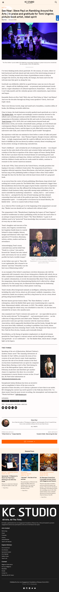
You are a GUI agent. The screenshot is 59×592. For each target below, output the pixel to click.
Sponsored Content (13, 472)
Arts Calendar (5, 554)
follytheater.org (21, 394)
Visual (23, 400)
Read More (5, 487)
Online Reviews (44, 473)
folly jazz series (10, 404)
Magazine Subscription (7, 564)
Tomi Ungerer (6, 121)
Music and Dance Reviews (47, 472)
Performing (15, 400)
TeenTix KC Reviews (26, 473)
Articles (4, 7)
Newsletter (4, 568)
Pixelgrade (34, 584)
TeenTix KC (4, 558)
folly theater (17, 404)
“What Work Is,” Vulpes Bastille (11, 434)
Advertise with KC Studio (8, 575)
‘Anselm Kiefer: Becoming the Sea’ (46, 434)
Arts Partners (5, 550)
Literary (5, 400)
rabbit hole (24, 404)
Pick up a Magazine (6, 566)
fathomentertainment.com (11, 379)
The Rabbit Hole (7, 114)
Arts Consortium (6, 547)
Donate (3, 571)
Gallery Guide (5, 556)
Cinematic (4, 535)
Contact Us (4, 573)
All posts (34, 426)
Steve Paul (4, 19)
